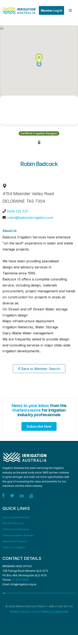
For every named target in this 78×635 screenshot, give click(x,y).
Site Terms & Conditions (51, 611)
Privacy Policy (20, 611)
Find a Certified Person (15, 517)
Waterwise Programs (14, 541)
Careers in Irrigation (14, 547)
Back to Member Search (40, 369)
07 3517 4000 (20, 579)
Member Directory (12, 523)
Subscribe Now (39, 426)
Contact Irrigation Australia (18, 535)
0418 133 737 (17, 211)
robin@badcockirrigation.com (30, 217)
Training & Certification (15, 529)
